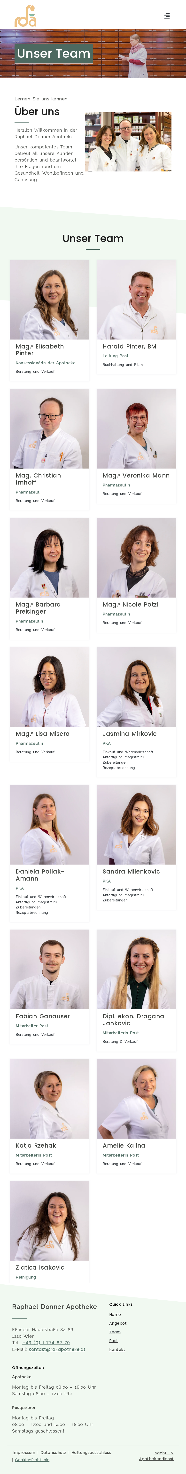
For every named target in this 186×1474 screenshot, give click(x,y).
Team (115, 1332)
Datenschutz (53, 1452)
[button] (166, 15)
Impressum (24, 1452)
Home (115, 1314)
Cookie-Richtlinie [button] (32, 1460)
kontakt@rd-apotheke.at (57, 1349)
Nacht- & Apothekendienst (156, 1456)
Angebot (118, 1323)
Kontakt (117, 1349)
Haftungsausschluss (91, 1452)
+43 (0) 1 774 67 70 (46, 1343)
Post (113, 1341)
